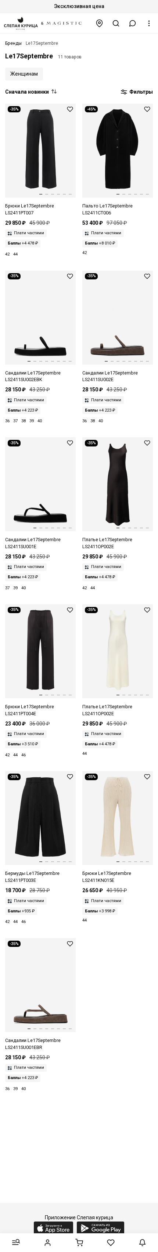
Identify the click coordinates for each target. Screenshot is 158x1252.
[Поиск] (116, 23)
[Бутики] (99, 23)
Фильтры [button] (140, 92)
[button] (132, 23)
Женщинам (24, 74)
